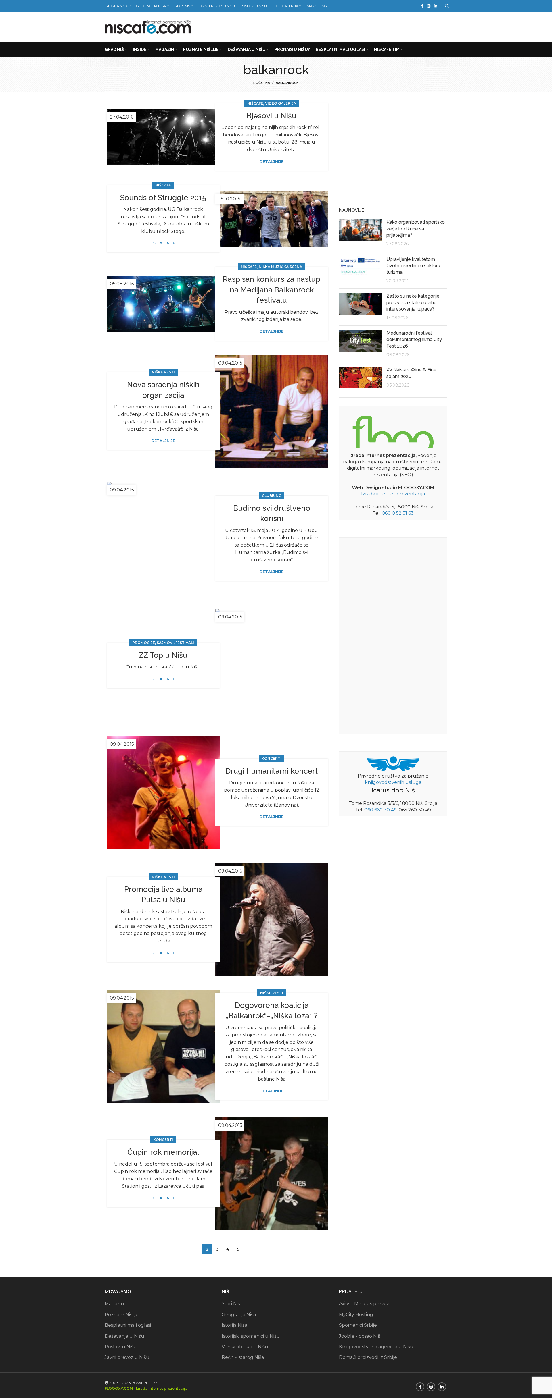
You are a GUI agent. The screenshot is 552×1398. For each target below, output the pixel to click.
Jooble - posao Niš (359, 1336)
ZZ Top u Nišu (163, 655)
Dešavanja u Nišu (124, 1336)
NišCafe (255, 103)
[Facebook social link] (422, 6)
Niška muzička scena (280, 267)
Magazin (114, 1303)
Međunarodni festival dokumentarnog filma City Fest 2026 (414, 339)
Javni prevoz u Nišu (127, 1357)
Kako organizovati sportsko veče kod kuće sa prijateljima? (415, 228)
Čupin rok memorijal (163, 1152)
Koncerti (271, 758)
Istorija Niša (234, 1325)
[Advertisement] (342, 26)
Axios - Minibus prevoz (364, 1303)
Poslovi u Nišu (121, 1346)
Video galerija (280, 103)
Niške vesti (163, 372)
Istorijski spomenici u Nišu (251, 1336)
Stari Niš (231, 1303)
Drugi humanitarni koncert (271, 771)
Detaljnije (271, 161)
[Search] (446, 6)
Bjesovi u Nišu (271, 115)
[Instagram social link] (428, 6)
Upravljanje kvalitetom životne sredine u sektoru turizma (413, 266)
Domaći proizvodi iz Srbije (368, 1357)
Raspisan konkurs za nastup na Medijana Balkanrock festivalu (271, 289)
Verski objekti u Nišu (245, 1346)
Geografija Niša (239, 1314)
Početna (261, 83)
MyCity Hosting (356, 1314)
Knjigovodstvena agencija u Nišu (376, 1346)
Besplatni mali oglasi (128, 1325)
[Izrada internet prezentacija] (393, 430)
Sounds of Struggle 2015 (163, 197)
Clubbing (271, 495)
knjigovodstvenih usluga (393, 782)
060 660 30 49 (380, 810)
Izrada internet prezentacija (393, 494)
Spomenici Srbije (358, 1325)
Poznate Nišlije (122, 1314)
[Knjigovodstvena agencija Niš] (393, 763)
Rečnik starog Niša (243, 1357)
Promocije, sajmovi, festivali (163, 643)
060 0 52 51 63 (398, 513)
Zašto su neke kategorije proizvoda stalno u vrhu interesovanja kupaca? (413, 302)
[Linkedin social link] (435, 6)
